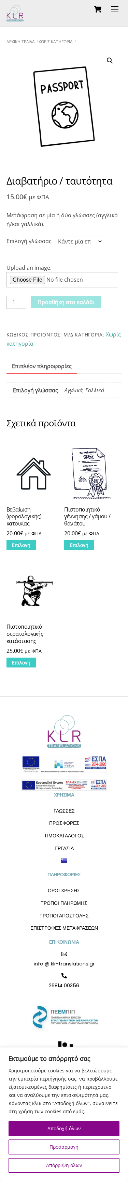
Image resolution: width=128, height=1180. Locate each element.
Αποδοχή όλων (64, 1128)
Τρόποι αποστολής (64, 915)
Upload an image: (29, 267)
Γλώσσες (64, 811)
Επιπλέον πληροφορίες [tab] (42, 366)
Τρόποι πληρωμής (64, 903)
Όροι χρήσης (64, 890)
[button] (110, 60)
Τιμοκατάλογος (64, 835)
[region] (64, 1113)
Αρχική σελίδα (20, 42)
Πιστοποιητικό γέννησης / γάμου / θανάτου (87, 516)
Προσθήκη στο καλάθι (66, 302)
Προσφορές (64, 823)
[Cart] (97, 9)
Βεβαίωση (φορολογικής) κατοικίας (24, 516)
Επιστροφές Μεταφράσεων (64, 928)
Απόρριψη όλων (64, 1165)
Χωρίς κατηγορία (56, 42)
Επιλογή (21, 545)
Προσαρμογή (64, 1147)
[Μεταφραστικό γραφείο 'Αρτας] (15, 18)
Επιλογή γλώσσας (29, 241)
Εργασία (64, 848)
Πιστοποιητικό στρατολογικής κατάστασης (24, 633)
